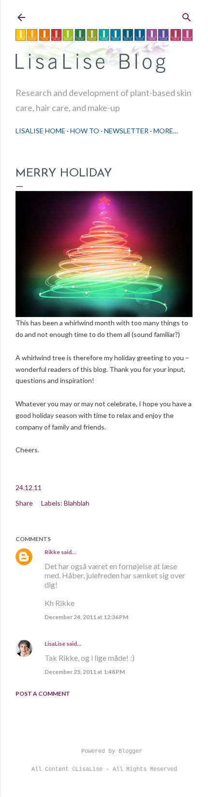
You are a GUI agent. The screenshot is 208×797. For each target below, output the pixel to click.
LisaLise (55, 643)
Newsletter (126, 131)
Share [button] (24, 503)
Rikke (52, 552)
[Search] (187, 15)
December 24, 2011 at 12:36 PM (86, 617)
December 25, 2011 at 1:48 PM (85, 671)
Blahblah (76, 503)
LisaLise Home (40, 131)
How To (84, 131)
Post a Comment (42, 693)
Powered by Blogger (111, 751)
